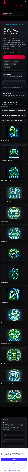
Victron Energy (7, 61)
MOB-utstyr (13, 64)
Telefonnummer (6, 447)
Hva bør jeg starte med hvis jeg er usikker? (13, 115)
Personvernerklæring (16, 470)
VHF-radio (15, 61)
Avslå (14, 463)
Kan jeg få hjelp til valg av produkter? (12, 120)
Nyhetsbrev (5, 419)
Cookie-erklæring (7, 470)
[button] (26, 449)
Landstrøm (6, 64)
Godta (14, 459)
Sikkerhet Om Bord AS (13, 6)
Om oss (22, 470)
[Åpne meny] (25, 2)
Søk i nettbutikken (14, 57)
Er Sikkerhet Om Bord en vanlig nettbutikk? (14, 110)
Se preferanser (14, 467)
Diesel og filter (7, 67)
